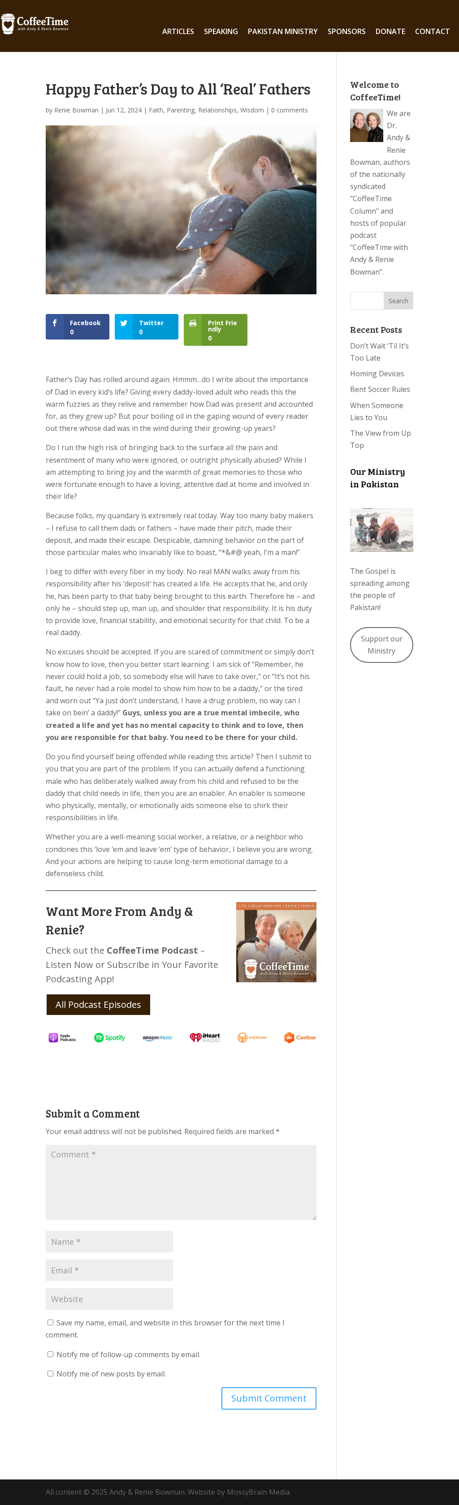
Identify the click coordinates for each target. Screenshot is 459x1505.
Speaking (221, 32)
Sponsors (347, 32)
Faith (156, 110)
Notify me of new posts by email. (111, 1374)
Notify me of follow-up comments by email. (128, 1354)
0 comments (289, 110)
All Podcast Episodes (98, 1004)
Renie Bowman (76, 110)
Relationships (217, 110)
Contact (432, 32)
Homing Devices (377, 373)
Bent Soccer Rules (380, 389)
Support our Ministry (382, 645)
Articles (178, 32)
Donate (390, 32)
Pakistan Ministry (283, 32)
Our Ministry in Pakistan (377, 477)
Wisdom (252, 110)
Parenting (181, 110)
